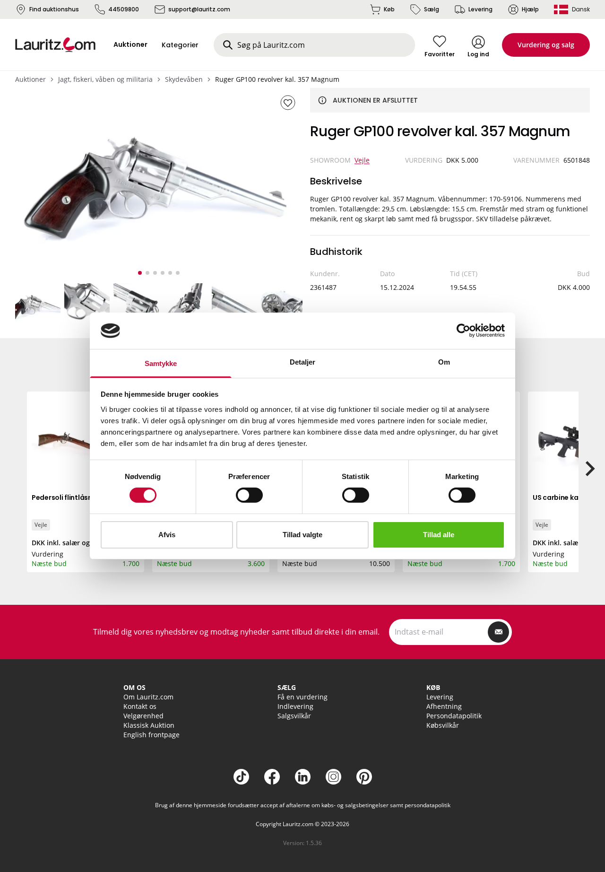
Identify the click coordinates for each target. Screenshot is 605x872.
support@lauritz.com (199, 9)
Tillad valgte (302, 535)
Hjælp (530, 9)
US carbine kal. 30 (562, 497)
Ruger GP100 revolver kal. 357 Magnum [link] (277, 79)
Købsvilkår (442, 725)
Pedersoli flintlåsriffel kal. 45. (80, 497)
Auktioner (30, 79)
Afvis (166, 535)
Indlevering (295, 706)
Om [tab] (444, 362)
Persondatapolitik (454, 715)
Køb (389, 9)
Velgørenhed (143, 715)
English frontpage (151, 734)
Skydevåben (184, 79)
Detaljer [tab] (303, 362)
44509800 (123, 9)
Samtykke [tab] (161, 363)
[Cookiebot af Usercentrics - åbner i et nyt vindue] (463, 330)
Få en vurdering (302, 696)
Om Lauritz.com (148, 696)
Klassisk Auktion (148, 725)
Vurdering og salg (546, 44)
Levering (480, 9)
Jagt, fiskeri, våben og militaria (105, 79)
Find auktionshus (54, 9)
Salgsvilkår (294, 715)
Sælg (431, 9)
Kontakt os (139, 706)
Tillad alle (438, 535)
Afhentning (444, 706)
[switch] (249, 495)
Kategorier (180, 45)
